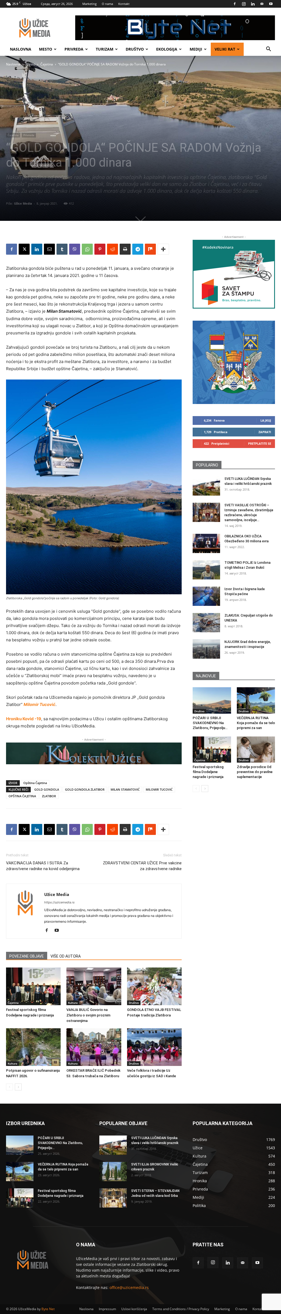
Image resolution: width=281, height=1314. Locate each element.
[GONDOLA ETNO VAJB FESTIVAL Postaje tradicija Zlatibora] (154, 986)
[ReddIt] (112, 249)
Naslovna (20, 49)
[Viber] (74, 249)
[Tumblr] (62, 249)
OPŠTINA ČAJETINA (22, 796)
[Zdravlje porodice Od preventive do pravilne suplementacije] (256, 749)
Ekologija (166, 49)
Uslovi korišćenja (134, 1309)
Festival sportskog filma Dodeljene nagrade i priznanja (208, 772)
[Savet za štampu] (234, 274)
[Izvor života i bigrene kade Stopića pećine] (206, 596)
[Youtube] (271, 4)
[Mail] (262, 4)
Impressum (107, 1309)
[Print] (125, 249)
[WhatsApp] (87, 249)
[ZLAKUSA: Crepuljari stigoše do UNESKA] (206, 622)
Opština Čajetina (35, 783)
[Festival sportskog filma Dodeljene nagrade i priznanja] (33, 986)
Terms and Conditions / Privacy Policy (180, 1309)
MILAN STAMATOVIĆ (125, 789)
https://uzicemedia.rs (59, 902)
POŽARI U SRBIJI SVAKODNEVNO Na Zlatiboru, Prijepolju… (210, 723)
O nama (107, 4)
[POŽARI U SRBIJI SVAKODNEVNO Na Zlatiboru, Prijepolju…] (212, 700)
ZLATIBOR (49, 796)
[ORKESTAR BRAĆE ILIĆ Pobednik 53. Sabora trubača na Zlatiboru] (93, 1047)
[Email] (49, 249)
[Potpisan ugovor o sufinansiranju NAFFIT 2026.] (33, 1047)
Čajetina (46, 64)
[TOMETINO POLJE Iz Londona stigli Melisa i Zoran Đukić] (206, 569)
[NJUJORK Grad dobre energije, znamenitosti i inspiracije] (206, 649)
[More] (163, 249)
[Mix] (150, 249)
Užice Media (23, 203)
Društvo (135, 49)
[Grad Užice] (234, 362)
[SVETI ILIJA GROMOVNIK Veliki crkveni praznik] (113, 1171)
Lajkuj (265, 420)
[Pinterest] (99, 249)
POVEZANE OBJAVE (26, 956)
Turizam (104, 49)
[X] (24, 249)
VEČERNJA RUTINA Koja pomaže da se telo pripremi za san (256, 723)
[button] (268, 49)
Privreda (73, 49)
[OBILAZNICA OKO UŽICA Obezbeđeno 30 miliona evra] (206, 543)
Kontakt (124, 4)
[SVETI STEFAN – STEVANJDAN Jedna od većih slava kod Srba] (113, 1198)
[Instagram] (244, 4)
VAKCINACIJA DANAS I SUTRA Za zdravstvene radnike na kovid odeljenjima (43, 866)
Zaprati (264, 432)
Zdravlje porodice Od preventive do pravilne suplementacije (254, 772)
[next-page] (18, 1087)
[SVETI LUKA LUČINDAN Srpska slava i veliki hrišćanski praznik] (206, 486)
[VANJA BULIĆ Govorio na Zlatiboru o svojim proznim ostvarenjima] (93, 986)
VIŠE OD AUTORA (65, 956)
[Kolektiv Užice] (94, 753)
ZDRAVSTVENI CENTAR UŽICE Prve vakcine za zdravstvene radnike (142, 866)
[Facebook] (235, 4)
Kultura (73, 1003)
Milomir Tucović (39, 704)
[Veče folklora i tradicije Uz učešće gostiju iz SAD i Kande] (154, 1047)
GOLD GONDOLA (46, 789)
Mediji (196, 49)
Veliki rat (225, 49)
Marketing (89, 4)
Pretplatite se (259, 443)
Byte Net (48, 1309)
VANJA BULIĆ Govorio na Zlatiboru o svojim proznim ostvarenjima (88, 1015)
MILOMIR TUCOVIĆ (159, 789)
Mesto (45, 49)
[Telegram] (137, 249)
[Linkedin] (253, 4)
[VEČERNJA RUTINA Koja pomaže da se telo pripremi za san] (256, 700)
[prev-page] (9, 1087)
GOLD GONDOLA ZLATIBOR (85, 789)
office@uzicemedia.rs (129, 1287)
